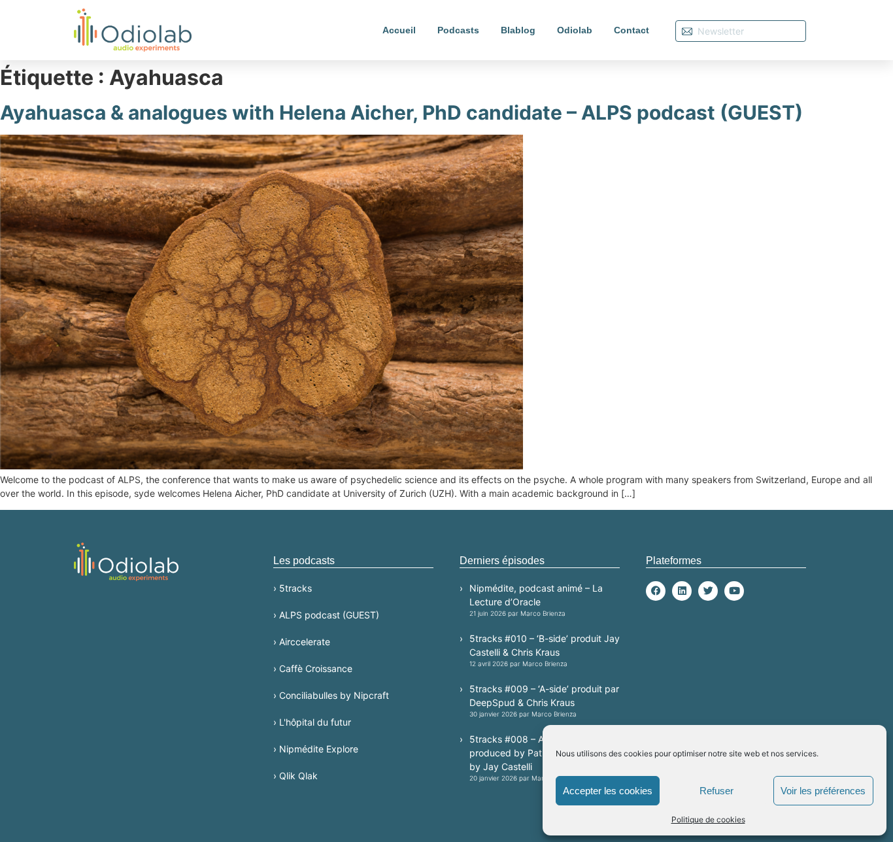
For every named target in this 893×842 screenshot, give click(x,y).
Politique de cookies (708, 819)
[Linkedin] (682, 591)
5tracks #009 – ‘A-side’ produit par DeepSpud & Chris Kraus (544, 700)
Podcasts (458, 30)
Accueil (399, 30)
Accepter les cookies (607, 790)
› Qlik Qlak (295, 775)
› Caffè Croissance (312, 668)
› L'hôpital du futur (312, 722)
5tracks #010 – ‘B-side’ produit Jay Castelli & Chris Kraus (544, 650)
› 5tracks (292, 588)
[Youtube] (734, 591)
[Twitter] (708, 591)
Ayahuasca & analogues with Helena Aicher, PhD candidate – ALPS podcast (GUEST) (401, 112)
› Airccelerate (301, 641)
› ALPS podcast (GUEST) (326, 614)
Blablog (518, 30)
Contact (631, 30)
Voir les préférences (823, 790)
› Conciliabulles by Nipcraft (331, 695)
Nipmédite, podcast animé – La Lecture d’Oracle (536, 599)
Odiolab (574, 30)
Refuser (716, 790)
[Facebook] (656, 591)
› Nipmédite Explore (315, 748)
